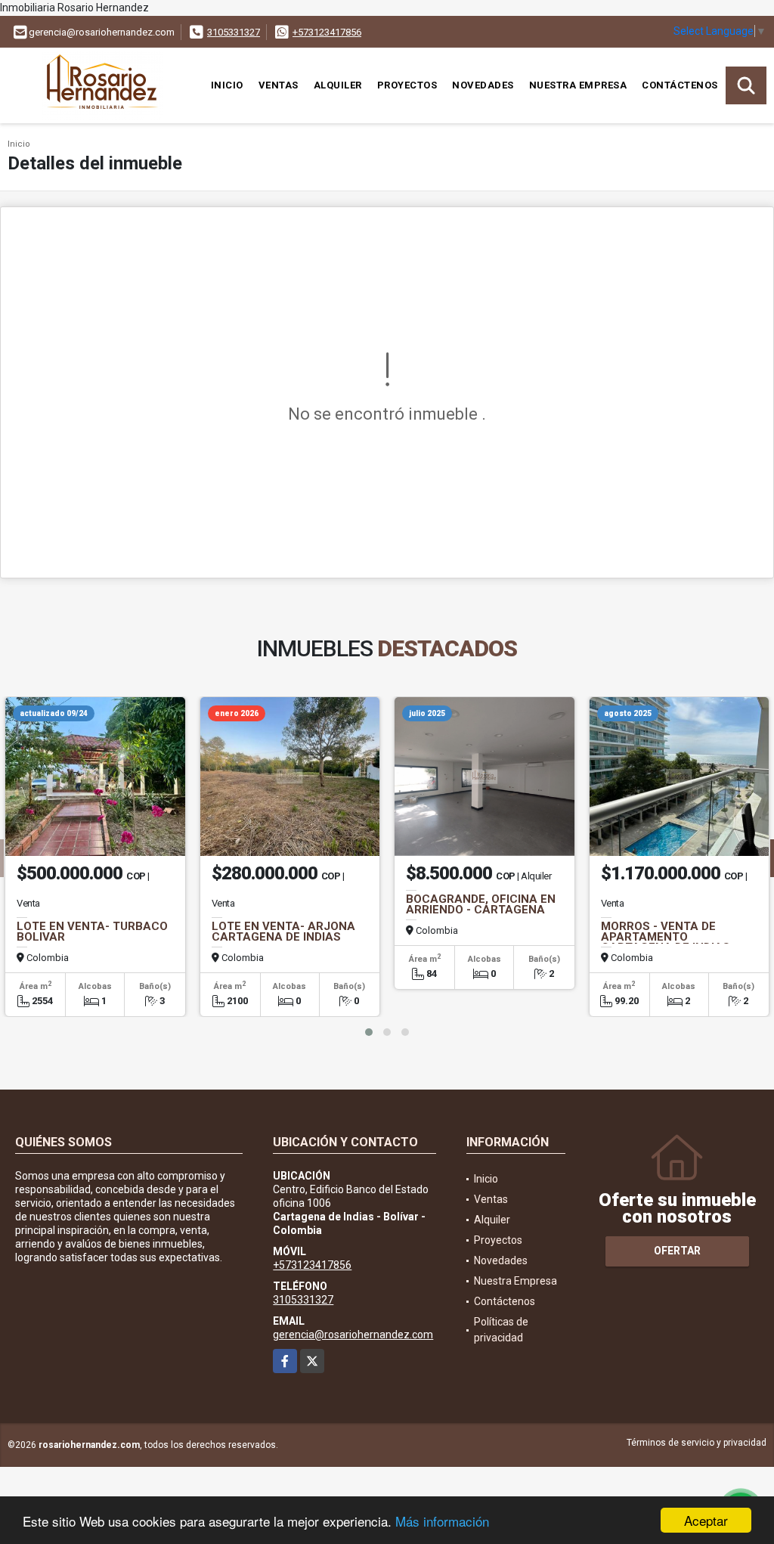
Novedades (483, 85)
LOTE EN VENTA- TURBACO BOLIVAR (92, 931)
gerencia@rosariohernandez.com (353, 1335)
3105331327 (233, 32)
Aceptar (706, 1520)
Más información (442, 1520)
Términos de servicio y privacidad (696, 1442)
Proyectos (407, 85)
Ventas (279, 85)
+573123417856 (327, 32)
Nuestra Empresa (578, 85)
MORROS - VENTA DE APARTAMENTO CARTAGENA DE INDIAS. (667, 936)
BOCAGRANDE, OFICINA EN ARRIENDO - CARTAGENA (481, 904)
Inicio (227, 85)
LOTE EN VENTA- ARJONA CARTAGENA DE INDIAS (283, 931)
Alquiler (338, 85)
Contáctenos (680, 85)
